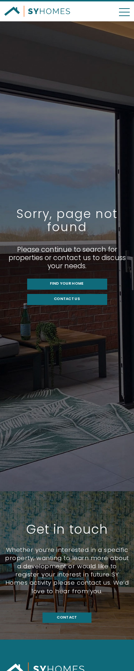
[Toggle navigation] (124, 8)
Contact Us (67, 298)
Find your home (67, 283)
